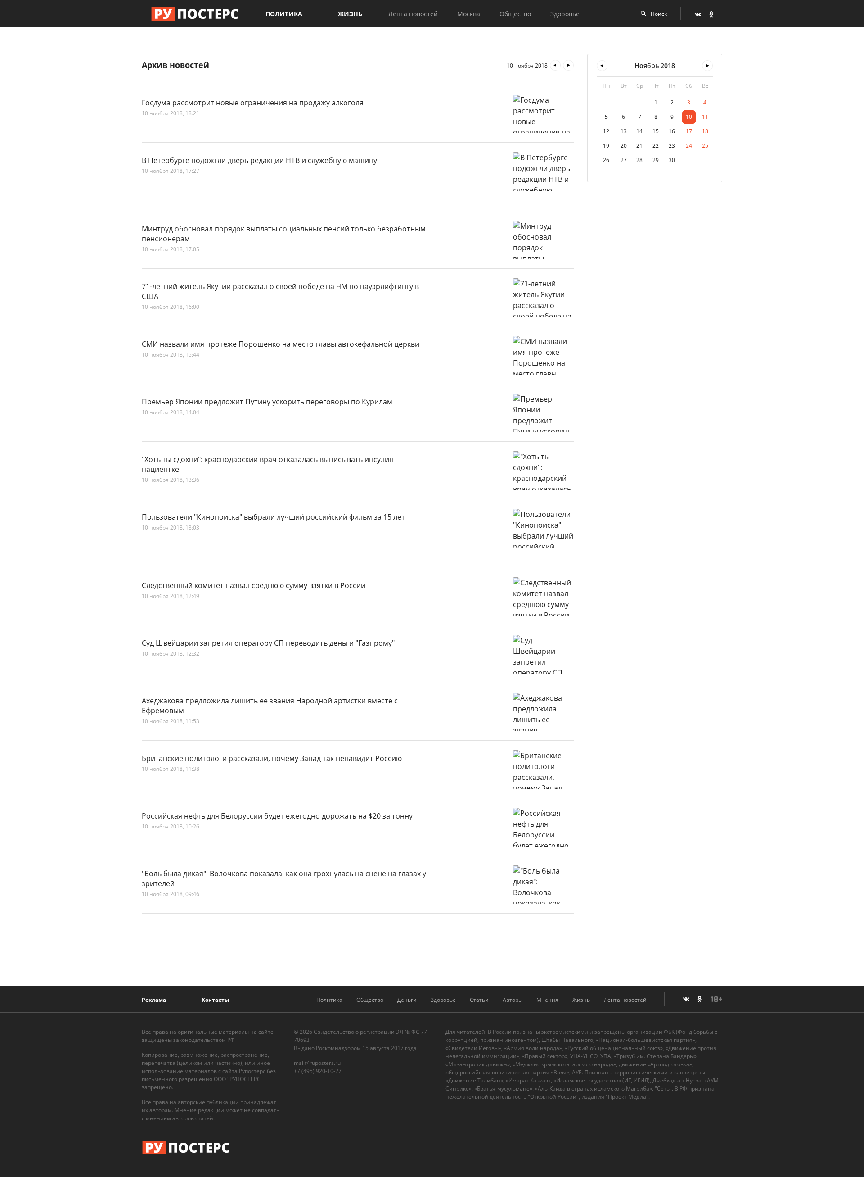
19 (606, 145)
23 (672, 145)
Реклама (154, 1000)
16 (672, 131)
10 (689, 117)
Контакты (215, 1000)
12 (606, 131)
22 (655, 145)
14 (639, 131)
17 (689, 131)
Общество (515, 13)
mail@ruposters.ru (317, 1063)
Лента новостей (413, 13)
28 (639, 160)
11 (705, 117)
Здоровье (565, 13)
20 (624, 145)
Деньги (407, 1000)
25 (705, 145)
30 (672, 160)
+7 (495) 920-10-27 (318, 1071)
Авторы (512, 1000)
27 (624, 160)
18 (705, 131)
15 (655, 131)
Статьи (479, 1000)
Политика (284, 13)
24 (689, 145)
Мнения (547, 1000)
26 (606, 160)
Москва (468, 13)
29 (655, 160)
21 (639, 145)
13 (624, 131)
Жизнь (350, 13)
